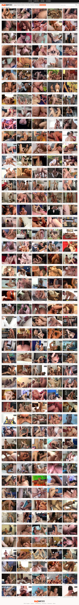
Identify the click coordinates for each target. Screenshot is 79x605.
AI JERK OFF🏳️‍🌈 (36, 1)
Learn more (32, 2)
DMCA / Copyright (26, 603)
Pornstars (37, 5)
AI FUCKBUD (48, 1)
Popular (19, 5)
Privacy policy (44, 603)
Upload (54, 603)
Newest (23, 5)
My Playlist (42, 4)
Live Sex (30, 1)
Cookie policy (49, 603)
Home (15, 5)
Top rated (27, 5)
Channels (32, 5)
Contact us (32, 603)
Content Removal (38, 603)
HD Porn (42, 1)
